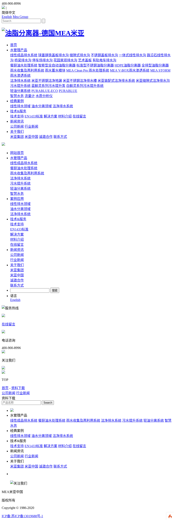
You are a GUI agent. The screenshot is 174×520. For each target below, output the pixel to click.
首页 (13, 45)
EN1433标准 (34, 116)
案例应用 (17, 199)
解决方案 (50, 116)
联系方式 (60, 136)
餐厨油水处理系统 (23, 65)
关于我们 (17, 131)
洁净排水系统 (20, 80)
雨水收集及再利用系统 (27, 70)
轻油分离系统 (20, 91)
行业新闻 (31, 126)
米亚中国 (31, 136)
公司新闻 (17, 126)
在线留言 (79, 116)
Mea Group (20, 16)
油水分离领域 (41, 106)
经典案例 (17, 101)
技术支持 (17, 116)
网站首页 (17, 153)
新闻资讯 (17, 121)
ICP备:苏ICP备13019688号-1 (22, 516)
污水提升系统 (20, 86)
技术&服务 (18, 111)
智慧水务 (17, 96)
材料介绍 (65, 116)
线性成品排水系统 (23, 55)
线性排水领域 (20, 106)
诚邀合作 (46, 136)
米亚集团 (17, 136)
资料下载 (18, 388)
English (7, 16)
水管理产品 (18, 50)
